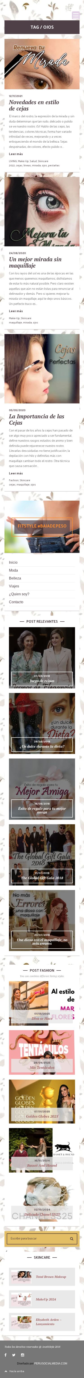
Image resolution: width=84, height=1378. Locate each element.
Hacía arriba (16, 1371)
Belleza (15, 578)
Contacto (16, 602)
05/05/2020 (17, 410)
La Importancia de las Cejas (36, 419)
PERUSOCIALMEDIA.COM (50, 1363)
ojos (44, 165)
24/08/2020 (17, 253)
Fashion (14, 480)
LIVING (13, 160)
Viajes (14, 586)
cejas (19, 165)
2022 (12, 165)
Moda (13, 570)
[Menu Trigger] (76, 15)
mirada (36, 165)
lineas (27, 165)
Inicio (13, 562)
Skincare (43, 160)
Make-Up (23, 160)
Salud (33, 160)
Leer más (16, 154)
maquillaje (15, 322)
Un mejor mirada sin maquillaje (35, 262)
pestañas (54, 165)
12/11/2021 (15, 96)
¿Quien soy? (19, 594)
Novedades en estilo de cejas (34, 105)
